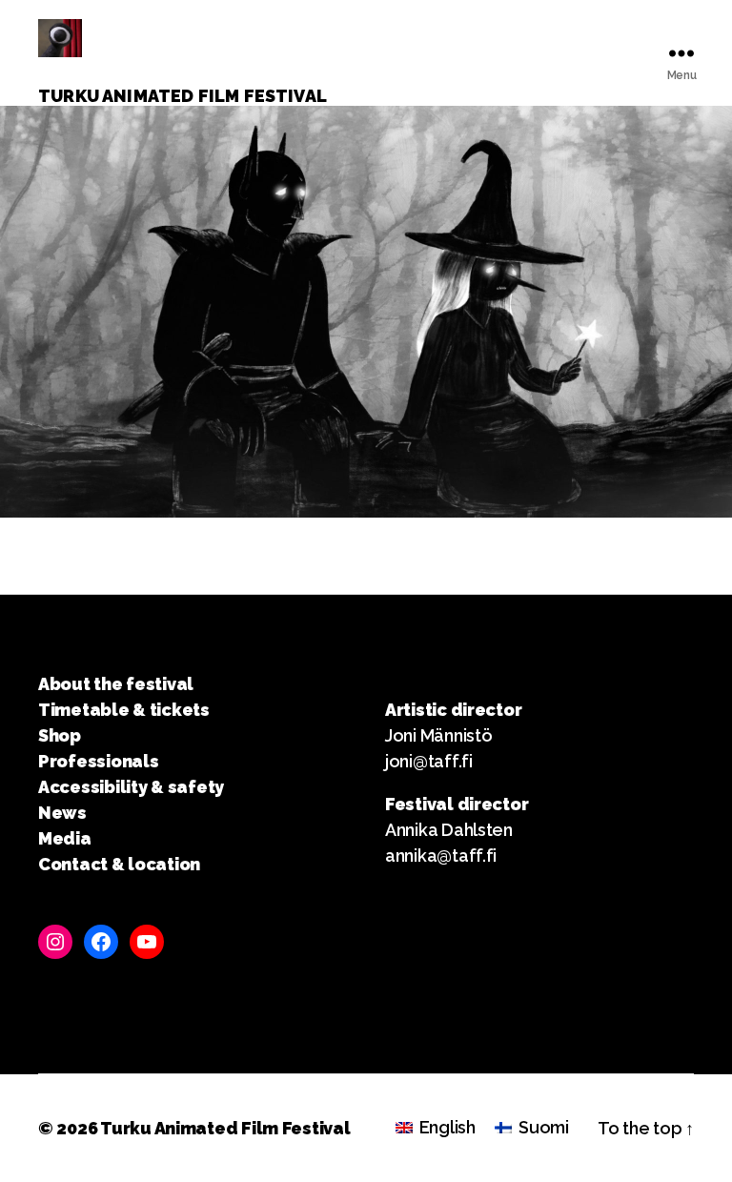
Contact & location (119, 864)
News (62, 813)
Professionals (98, 761)
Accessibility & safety (131, 787)
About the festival (115, 684)
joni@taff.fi (429, 761)
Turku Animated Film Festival (225, 1128)
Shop (59, 735)
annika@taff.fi (441, 856)
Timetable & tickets (124, 710)
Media (65, 838)
